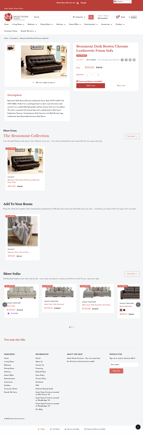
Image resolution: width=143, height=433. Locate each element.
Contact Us (40, 365)
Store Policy (40, 375)
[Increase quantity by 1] (98, 75)
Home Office (74, 24)
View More (131, 136)
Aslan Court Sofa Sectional (54, 304)
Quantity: (80, 75)
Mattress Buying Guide (44, 389)
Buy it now (121, 85)
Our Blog (39, 409)
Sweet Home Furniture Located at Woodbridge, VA (47, 399)
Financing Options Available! (90, 81)
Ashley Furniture (14, 303)
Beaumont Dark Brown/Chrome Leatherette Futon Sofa (23, 181)
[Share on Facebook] (122, 59)
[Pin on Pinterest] (126, 59)
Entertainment (89, 24)
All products (14, 38)
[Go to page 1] (69, 327)
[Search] (91, 17)
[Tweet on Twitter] (130, 59)
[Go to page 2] (71, 327)
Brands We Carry (27, 31)
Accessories (105, 24)
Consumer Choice (10, 31)
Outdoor (119, 24)
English (120, 1)
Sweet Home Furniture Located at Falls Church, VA (47, 393)
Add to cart (90, 85)
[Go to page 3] (73, 327)
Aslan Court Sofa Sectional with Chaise (96, 305)
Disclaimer (39, 382)
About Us (39, 362)
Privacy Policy (41, 378)
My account (102, 18)
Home (6, 24)
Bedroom (31, 24)
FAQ (37, 385)
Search (38, 358)
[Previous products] (5, 304)
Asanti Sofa (11, 306)
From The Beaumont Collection (109, 60)
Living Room (17, 24)
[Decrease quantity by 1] (87, 75)
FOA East (79, 60)
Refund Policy (41, 372)
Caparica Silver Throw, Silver (18, 252)
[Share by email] (134, 59)
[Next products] (138, 304)
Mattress (59, 24)
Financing (39, 368)
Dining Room (45, 24)
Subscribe (116, 371)
